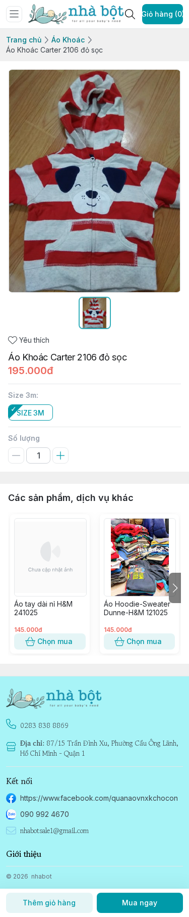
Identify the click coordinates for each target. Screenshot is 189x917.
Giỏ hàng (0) (162, 14)
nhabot (41, 876)
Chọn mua (55, 641)
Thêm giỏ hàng (49, 902)
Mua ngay (139, 902)
